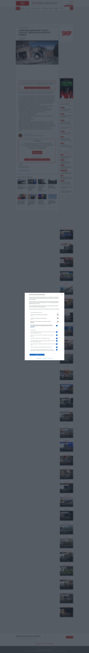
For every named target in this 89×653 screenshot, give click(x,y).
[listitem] (44, 312)
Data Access (44, 358)
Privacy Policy (50, 358)
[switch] (57, 314)
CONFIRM (37, 354)
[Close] (62, 295)
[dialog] (44, 326)
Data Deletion (38, 358)
